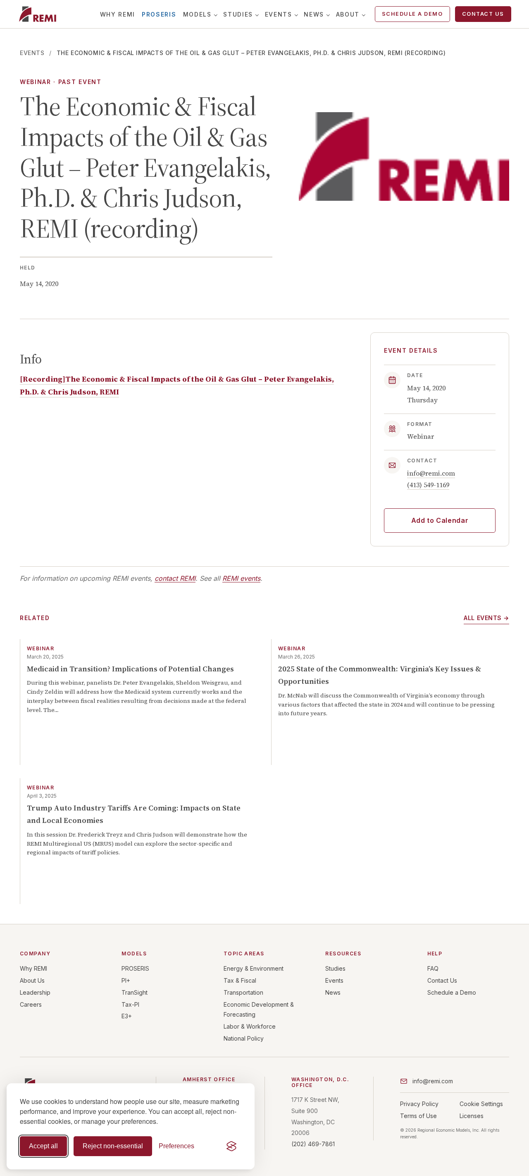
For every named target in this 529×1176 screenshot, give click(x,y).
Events (278, 14)
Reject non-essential (113, 1146)
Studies (238, 14)
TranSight (135, 992)
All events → (486, 617)
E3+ (127, 1016)
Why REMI (117, 14)
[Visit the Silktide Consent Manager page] (231, 1146)
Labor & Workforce (250, 1026)
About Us (32, 980)
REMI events (241, 578)
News (314, 14)
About (348, 14)
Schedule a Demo (412, 14)
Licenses (472, 1115)
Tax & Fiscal (240, 980)
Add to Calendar (440, 520)
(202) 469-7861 (313, 1143)
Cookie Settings (481, 1103)
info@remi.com (431, 473)
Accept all (43, 1146)
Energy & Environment (254, 968)
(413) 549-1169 (428, 484)
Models (197, 14)
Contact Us (483, 14)
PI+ (126, 980)
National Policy (244, 1038)
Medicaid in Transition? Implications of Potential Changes (130, 669)
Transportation (243, 992)
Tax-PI (130, 1004)
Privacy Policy (419, 1103)
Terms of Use (418, 1115)
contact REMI (175, 578)
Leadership (35, 992)
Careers (31, 1004)
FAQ (432, 968)
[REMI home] (37, 14)
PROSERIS (159, 14)
